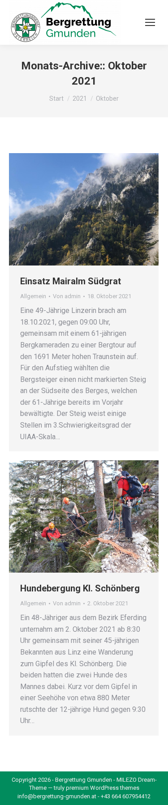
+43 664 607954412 (126, 796)
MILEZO (126, 779)
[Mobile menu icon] (150, 22)
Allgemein (33, 296)
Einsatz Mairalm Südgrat (70, 281)
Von (67, 296)
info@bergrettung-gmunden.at (56, 796)
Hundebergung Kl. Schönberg (80, 588)
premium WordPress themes (102, 787)
